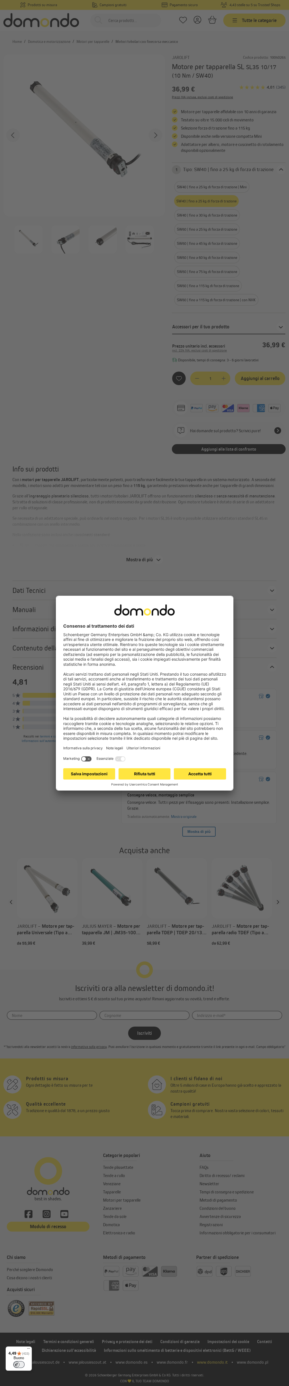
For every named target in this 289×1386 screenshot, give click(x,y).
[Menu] (28, 1349)
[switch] (19, 1364)
